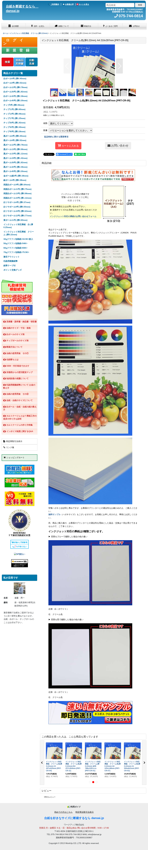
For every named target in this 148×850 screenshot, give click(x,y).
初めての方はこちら (63, 812)
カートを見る (84, 4)
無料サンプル (54, 514)
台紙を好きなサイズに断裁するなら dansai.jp (74, 818)
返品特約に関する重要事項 (56, 137)
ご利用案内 (54, 4)
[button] (67, 66)
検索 (7, 62)
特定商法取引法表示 (84, 812)
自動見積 (31, 62)
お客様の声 (69, 4)
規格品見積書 (19, 62)
